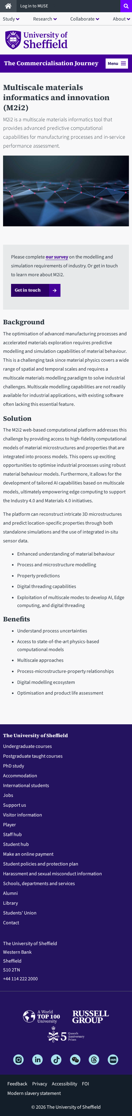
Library (10, 903)
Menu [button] (113, 63)
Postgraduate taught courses (33, 756)
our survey (57, 257)
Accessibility (64, 1083)
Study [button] (9, 19)
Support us (14, 805)
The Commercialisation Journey (51, 63)
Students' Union (20, 913)
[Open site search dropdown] (126, 6)
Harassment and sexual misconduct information (52, 873)
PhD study (13, 766)
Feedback (17, 1083)
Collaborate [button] (82, 19)
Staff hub (12, 834)
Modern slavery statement (34, 1093)
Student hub (16, 844)
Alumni (10, 893)
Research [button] (42, 19)
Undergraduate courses (27, 746)
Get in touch (28, 290)
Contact (11, 922)
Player (9, 824)
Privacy (39, 1083)
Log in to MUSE (34, 6)
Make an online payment (28, 854)
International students (26, 785)
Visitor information (22, 815)
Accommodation (20, 775)
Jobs (8, 795)
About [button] (119, 19)
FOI (85, 1083)
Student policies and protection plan (40, 864)
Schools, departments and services (39, 883)
